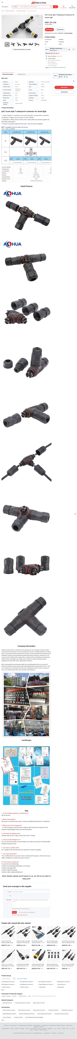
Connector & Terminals (21, 10)
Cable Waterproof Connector (9, 1013)
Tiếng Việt (36, 1029)
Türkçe (31, 1029)
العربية (55, 1028)
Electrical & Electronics (10, 10)
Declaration (54, 1033)
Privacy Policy (61, 1033)
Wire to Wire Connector (32, 10)
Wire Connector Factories (24, 1010)
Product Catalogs (22, 978)
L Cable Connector (61, 984)
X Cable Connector (24, 987)
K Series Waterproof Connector (45, 984)
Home (3, 10)
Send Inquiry (49, 29)
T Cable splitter (41, 987)
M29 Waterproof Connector (26, 984)
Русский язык (34, 1028)
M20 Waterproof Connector (63, 981)
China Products (14, 1025)
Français (27, 1028)
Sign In (47, 67)
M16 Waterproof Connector (44, 981)
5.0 (60, 76)
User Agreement (47, 1033)
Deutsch (44, 1028)
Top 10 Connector (7, 1017)
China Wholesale (37, 1025)
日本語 (63, 1028)
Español (16, 1028)
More (3, 1020)
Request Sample (68, 33)
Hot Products (6, 1025)
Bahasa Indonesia (43, 1029)
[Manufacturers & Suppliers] (38, 2)
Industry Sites (52, 1025)
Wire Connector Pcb (7, 1003)
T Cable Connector (6, 987)
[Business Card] (73, 81)
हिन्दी (67, 1028)
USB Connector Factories (39, 1010)
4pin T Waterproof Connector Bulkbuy (34, 1017)
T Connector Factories (53, 1010)
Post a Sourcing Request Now (20, 915)
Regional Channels (61, 1025)
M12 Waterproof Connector (8, 981)
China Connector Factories (9, 1010)
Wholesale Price (45, 1025)
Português (22, 1028)
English (12, 1028)
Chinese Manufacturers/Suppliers (25, 1025)
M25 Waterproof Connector (8, 984)
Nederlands (50, 1028)
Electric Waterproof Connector (45, 1013)
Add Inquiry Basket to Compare (22, 49)
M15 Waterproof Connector (26, 981)
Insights (41, 1026)
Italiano (39, 1028)
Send (14, 912)
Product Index (69, 1025)
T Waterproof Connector (67, 1010)
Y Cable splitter (60, 987)
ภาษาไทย (72, 1028)
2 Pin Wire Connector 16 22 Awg (22, 1003)
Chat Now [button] (61, 29)
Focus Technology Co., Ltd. (28, 1033)
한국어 (59, 1028)
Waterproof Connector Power (62, 1013)
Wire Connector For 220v (39, 1003)
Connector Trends (18, 1017)
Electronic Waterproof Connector (26, 1013)
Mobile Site (36, 1026)
